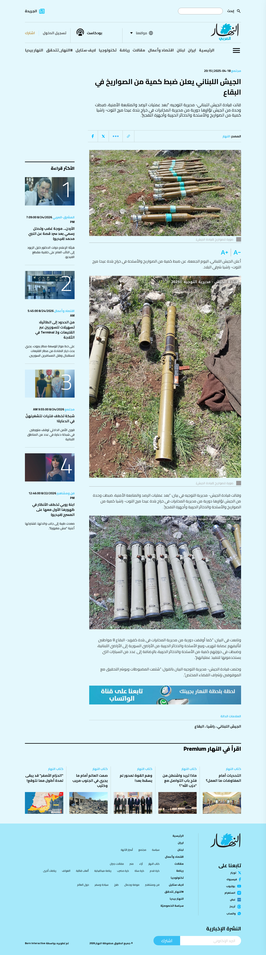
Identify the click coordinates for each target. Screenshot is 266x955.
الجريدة (31, 11)
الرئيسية (206, 50)
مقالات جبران (117, 863)
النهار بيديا (34, 50)
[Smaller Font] (236, 252)
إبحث (230, 11)
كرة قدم (154, 870)
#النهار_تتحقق (59, 50)
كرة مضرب (123, 870)
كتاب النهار (233, 769)
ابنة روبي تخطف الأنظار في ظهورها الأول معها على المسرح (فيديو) (53, 509)
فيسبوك (231, 879)
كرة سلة (139, 870)
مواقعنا (141, 33)
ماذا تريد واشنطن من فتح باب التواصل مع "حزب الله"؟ (180, 780)
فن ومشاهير (65, 493)
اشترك (30, 33)
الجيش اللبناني (229, 726)
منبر (131, 863)
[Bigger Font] (224, 252)
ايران (192, 50)
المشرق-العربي (63, 217)
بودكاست (94, 33)
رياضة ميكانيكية (102, 870)
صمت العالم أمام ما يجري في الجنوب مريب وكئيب (90, 780)
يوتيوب (230, 886)
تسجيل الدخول (54, 33)
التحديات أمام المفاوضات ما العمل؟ (223, 778)
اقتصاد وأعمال (161, 50)
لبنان (181, 50)
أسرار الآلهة (127, 849)
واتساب (231, 913)
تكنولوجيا (108, 50)
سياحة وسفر (101, 884)
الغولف (66, 870)
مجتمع (236, 71)
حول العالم (83, 884)
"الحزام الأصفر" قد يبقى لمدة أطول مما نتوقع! (44, 778)
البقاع (199, 726)
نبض (232, 900)
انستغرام (230, 893)
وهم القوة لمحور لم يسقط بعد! (136, 778)
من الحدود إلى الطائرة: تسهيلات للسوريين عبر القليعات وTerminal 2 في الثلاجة (55, 329)
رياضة (125, 50)
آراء (141, 863)
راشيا (210, 726)
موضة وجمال (131, 884)
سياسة (155, 849)
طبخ (116, 884)
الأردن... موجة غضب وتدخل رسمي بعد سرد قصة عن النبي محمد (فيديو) (51, 233)
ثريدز (232, 907)
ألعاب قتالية (82, 870)
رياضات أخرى (49, 870)
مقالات (139, 50)
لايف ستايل (86, 50)
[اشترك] (165, 695)
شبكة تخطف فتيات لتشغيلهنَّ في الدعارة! (50, 418)
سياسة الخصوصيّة (172, 905)
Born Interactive (35, 943)
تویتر (233, 873)
